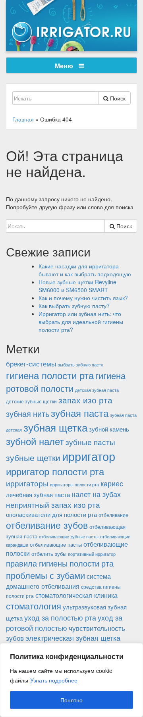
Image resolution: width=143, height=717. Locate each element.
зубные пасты (90, 441)
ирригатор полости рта (55, 471)
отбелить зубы (48, 553)
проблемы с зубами (45, 575)
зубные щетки (33, 457)
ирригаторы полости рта (74, 484)
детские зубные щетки (31, 401)
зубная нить (27, 413)
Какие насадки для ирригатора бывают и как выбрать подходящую (85, 270)
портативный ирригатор (92, 554)
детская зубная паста (97, 390)
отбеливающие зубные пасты (69, 536)
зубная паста (79, 413)
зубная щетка (55, 427)
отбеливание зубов (47, 525)
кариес (111, 483)
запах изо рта (85, 400)
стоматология (33, 605)
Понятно (71, 700)
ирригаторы (27, 483)
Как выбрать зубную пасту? (74, 306)
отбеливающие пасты (56, 544)
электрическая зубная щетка (72, 638)
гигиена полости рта (50, 375)
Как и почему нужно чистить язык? (83, 298)
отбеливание (113, 514)
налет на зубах (96, 494)
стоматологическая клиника (76, 595)
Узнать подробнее (53, 680)
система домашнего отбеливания (58, 580)
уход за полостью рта (60, 617)
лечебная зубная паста (38, 494)
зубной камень (109, 428)
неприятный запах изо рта (53, 504)
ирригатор (88, 455)
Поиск (117, 98)
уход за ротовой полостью (64, 622)
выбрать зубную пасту (80, 364)
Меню (65, 65)
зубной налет (35, 441)
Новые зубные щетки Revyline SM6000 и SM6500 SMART (77, 286)
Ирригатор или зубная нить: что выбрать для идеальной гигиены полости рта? (81, 321)
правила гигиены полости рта (60, 563)
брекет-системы (31, 363)
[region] (71, 680)
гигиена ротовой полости (66, 381)
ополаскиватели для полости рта (51, 514)
